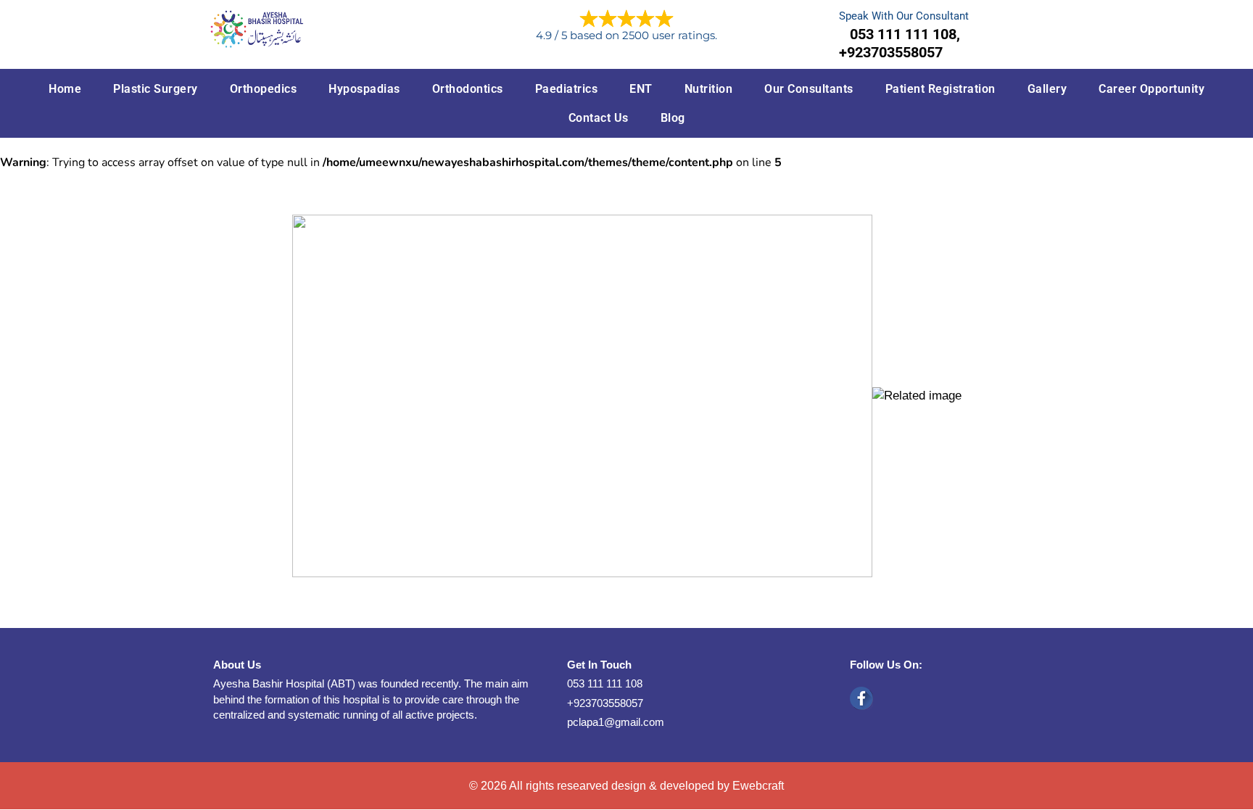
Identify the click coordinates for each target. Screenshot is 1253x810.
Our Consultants (808, 89)
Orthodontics (467, 89)
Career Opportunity (1151, 89)
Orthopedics (263, 89)
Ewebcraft (758, 786)
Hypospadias (364, 89)
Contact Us (598, 118)
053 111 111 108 (604, 683)
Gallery (1047, 89)
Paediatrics (566, 89)
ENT (641, 89)
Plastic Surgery (155, 89)
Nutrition (709, 89)
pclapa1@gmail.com (615, 722)
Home (65, 89)
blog (673, 118)
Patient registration (940, 89)
